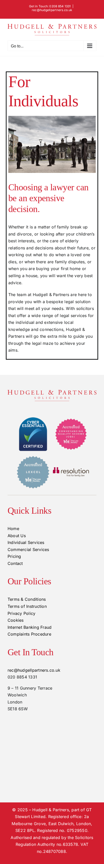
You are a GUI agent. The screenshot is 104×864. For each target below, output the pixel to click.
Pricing (14, 556)
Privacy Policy (21, 613)
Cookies (16, 620)
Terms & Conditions (27, 599)
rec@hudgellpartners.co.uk (52, 10)
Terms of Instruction (27, 606)
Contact (15, 563)
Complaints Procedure (29, 634)
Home (13, 528)
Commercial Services (28, 549)
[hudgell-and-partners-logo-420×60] (52, 392)
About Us (17, 535)
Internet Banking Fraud (29, 627)
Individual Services (26, 542)
